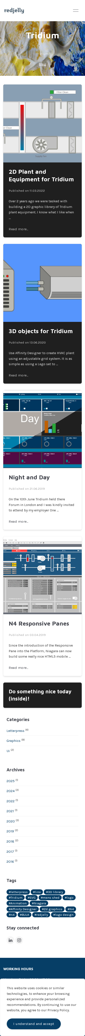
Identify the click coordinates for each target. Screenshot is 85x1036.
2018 (10, 841)
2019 (10, 831)
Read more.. (18, 229)
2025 (11, 781)
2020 (11, 821)
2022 (11, 801)
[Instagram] (19, 940)
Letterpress (15, 731)
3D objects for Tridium (41, 330)
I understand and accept (33, 1024)
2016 (10, 861)
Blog (42, 64)
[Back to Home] (14, 10)
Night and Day (29, 477)
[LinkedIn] (10, 940)
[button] (76, 10)
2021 (10, 811)
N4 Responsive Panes (39, 623)
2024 (11, 791)
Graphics (13, 741)
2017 (10, 852)
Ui (8, 751)
